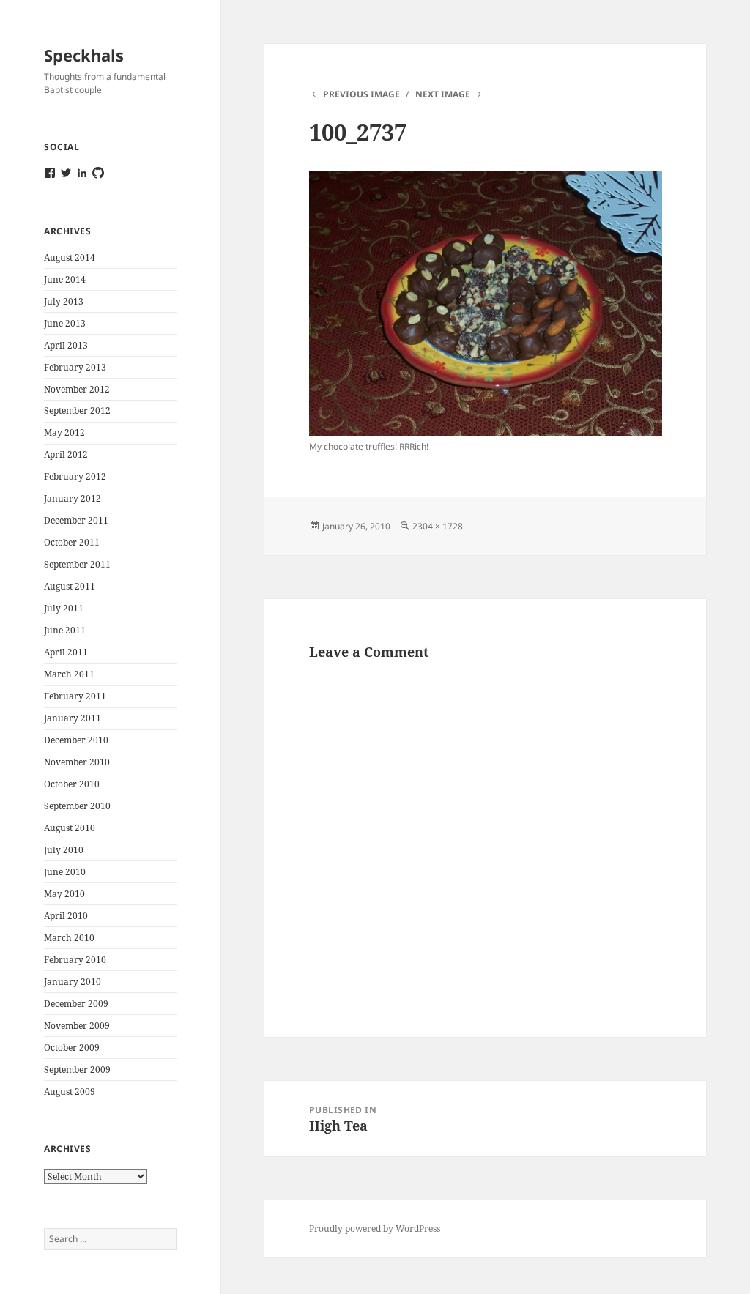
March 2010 (69, 938)
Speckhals (84, 55)
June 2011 (65, 630)
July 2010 (63, 850)
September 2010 (77, 806)
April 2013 (66, 345)
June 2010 (65, 872)
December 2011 (76, 520)
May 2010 (64, 894)
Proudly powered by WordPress (374, 1228)
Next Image (442, 94)
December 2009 (76, 1003)
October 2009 (72, 1047)
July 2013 (63, 301)
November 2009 (77, 1025)
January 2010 (72, 981)
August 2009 (69, 1091)
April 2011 (66, 652)
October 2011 (72, 542)
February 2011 (75, 696)
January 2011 (72, 718)
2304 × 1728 (437, 526)
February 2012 (75, 476)
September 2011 (77, 564)
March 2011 (69, 674)
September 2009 (77, 1069)
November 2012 (77, 389)
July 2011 (63, 608)
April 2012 (66, 454)
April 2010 (66, 916)
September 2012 (77, 410)
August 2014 (69, 257)
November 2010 (77, 762)
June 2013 (65, 323)
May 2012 (64, 432)
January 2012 (72, 498)
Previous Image (361, 94)
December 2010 (76, 740)
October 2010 (72, 784)
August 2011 (69, 586)
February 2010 (75, 959)
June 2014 (65, 279)
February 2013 (75, 367)
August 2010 (69, 828)
